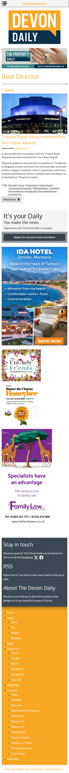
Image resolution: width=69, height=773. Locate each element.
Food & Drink (18, 732)
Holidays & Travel (21, 742)
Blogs (14, 694)
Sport (10, 643)
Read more (10, 199)
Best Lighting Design (48, 191)
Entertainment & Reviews (25, 710)
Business (16, 638)
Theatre (15, 658)
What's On (13, 648)
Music (14, 663)
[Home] (34, 27)
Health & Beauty (20, 737)
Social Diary (18, 753)
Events (15, 652)
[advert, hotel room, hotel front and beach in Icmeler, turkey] (34, 296)
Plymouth (12, 185)
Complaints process (54, 769)
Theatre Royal (32, 185)
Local (14, 621)
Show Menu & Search (34, 3)
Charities (16, 699)
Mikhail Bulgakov (40, 188)
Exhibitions (17, 668)
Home (10, 612)
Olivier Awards (46, 185)
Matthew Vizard (21, 148)
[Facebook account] (41, 557)
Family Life (17, 715)
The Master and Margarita (19, 188)
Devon (21, 185)
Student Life (18, 721)
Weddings (13, 685)
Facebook (27, 557)
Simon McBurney (16, 191)
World (14, 632)
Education (16, 705)
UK (13, 627)
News (10, 617)
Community (17, 674)
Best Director (31, 191)
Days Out (16, 679)
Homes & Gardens (21, 748)
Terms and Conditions (34, 769)
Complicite (54, 188)
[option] (34, 58)
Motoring (12, 758)
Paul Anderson (15, 194)
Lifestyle (12, 690)
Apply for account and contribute (34, 237)
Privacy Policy (17, 769)
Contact (7, 769)
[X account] (36, 557)
